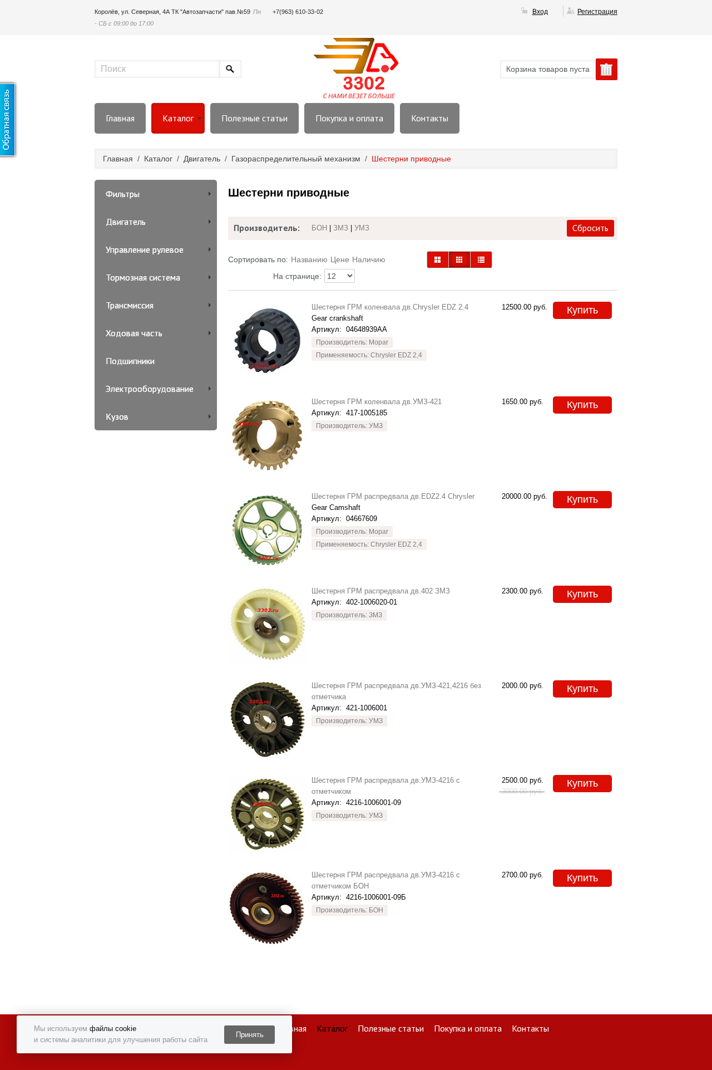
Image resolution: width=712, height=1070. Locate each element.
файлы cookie (113, 1028)
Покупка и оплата (349, 118)
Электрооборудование (150, 388)
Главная (120, 118)
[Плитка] (438, 259)
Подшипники (130, 360)
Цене (339, 259)
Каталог (178, 118)
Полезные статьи (254, 118)
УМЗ (361, 228)
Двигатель (126, 221)
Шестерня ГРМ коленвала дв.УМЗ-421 (377, 401)
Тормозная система (143, 277)
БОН (319, 228)
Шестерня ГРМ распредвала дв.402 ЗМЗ (381, 591)
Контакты (429, 118)
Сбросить (590, 227)
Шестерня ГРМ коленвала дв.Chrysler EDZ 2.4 (390, 307)
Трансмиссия (130, 305)
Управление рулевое (145, 249)
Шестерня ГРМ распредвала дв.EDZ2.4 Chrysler (393, 496)
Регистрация (597, 12)
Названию (309, 259)
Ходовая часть (134, 332)
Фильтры (123, 193)
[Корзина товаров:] (606, 69)
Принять (250, 1034)
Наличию (368, 259)
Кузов (117, 416)
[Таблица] (459, 259)
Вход (540, 12)
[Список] (481, 259)
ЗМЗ (340, 228)
